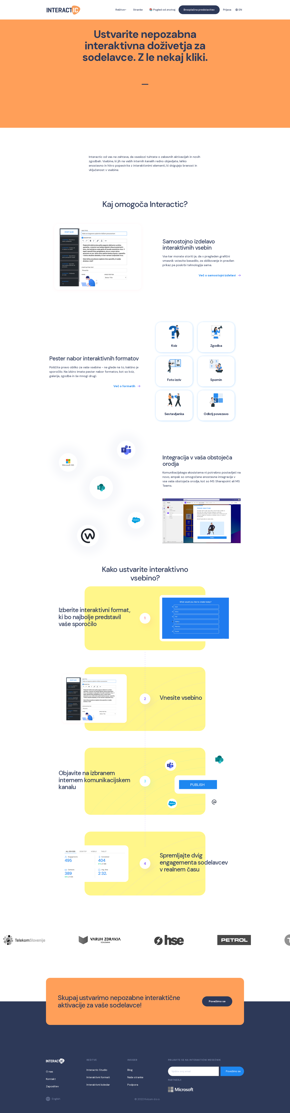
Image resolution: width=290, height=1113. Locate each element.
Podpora (132, 1084)
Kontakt (51, 1079)
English (56, 1099)
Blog (130, 1070)
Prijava (227, 9)
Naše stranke (135, 1077)
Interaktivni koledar (98, 1084)
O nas (49, 1071)
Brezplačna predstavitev (199, 9)
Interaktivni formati (98, 1077)
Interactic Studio (97, 1070)
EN (240, 9)
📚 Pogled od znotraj (162, 9)
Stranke (138, 9)
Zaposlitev (52, 1086)
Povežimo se (217, 1001)
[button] (121, 9)
